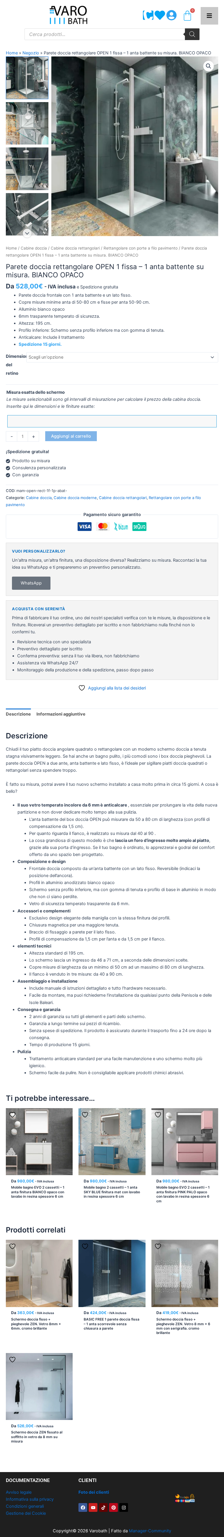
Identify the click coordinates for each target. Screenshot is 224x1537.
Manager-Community (150, 1530)
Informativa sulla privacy (30, 1499)
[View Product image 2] (27, 123)
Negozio (30, 53)
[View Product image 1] (27, 78)
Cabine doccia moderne (75, 497)
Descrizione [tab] (18, 714)
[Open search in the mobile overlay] (112, 34)
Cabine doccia (34, 248)
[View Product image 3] (27, 169)
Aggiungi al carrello (71, 436)
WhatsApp (31, 583)
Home (12, 53)
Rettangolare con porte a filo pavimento (141, 248)
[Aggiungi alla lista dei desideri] (13, 1114)
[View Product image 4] (27, 214)
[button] (208, 66)
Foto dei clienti (93, 1492)
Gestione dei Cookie (26, 1513)
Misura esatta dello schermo (35, 392)
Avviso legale (19, 1492)
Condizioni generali (25, 1506)
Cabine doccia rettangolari (75, 248)
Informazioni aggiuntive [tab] (60, 714)
